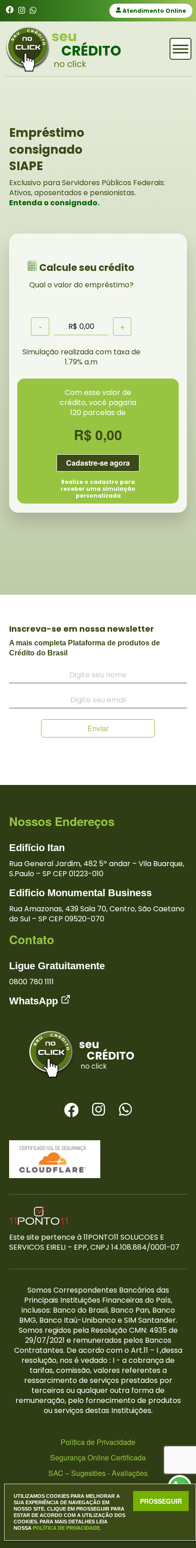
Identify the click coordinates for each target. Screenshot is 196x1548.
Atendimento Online (153, 11)
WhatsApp (35, 1001)
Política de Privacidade (98, 1442)
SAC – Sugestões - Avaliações (98, 1473)
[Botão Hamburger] (180, 49)
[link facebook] (10, 10)
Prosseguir (161, 1501)
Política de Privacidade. (67, 1528)
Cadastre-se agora (98, 462)
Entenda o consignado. (54, 202)
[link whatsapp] (33, 10)
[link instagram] (21, 10)
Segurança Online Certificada (98, 1457)
